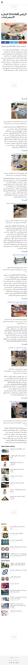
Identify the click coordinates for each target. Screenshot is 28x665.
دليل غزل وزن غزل (14, 583)
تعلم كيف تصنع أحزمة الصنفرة (17, 482)
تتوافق (21, 436)
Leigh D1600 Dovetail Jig (19, 255)
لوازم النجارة (3, 10)
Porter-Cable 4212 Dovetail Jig (18, 401)
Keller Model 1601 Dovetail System (17, 203)
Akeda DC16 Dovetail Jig (20, 102)
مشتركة (9, 434)
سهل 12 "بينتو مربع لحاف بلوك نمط (18, 570)
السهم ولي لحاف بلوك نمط (16, 533)
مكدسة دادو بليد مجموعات (16, 476)
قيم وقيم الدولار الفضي (15, 576)
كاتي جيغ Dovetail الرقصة (20, 154)
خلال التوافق (13, 232)
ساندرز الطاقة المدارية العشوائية (17, 448)
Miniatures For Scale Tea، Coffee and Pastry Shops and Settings (18, 605)
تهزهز (16, 60)
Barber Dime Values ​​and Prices (18, 546)
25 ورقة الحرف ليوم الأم (16, 611)
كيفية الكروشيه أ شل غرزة (16, 540)
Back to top (14, 657)
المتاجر (21, 68)
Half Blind (19, 331)
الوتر (15, 54)
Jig (24, 275)
